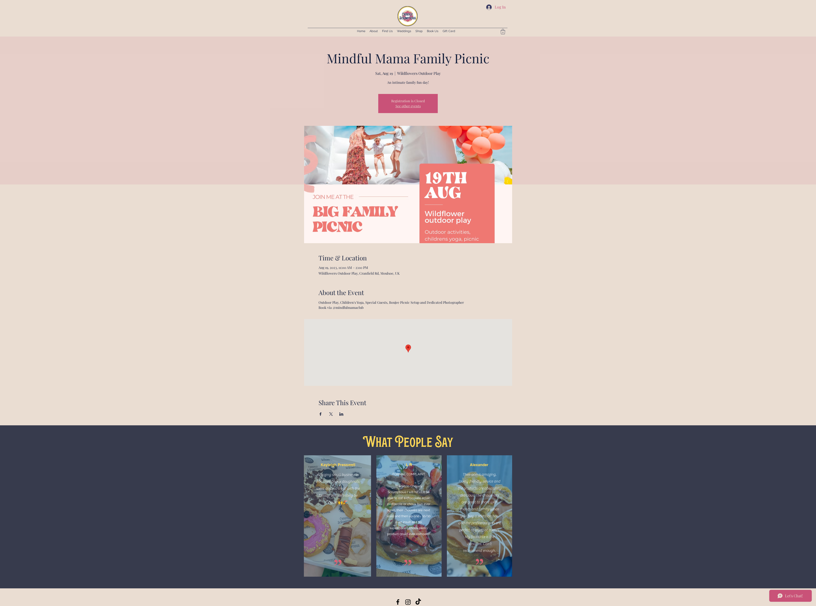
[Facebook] (397, 602)
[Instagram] (408, 602)
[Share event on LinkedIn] (341, 414)
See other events (408, 106)
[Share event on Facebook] (321, 414)
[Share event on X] (331, 414)
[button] (503, 31)
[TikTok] (418, 602)
